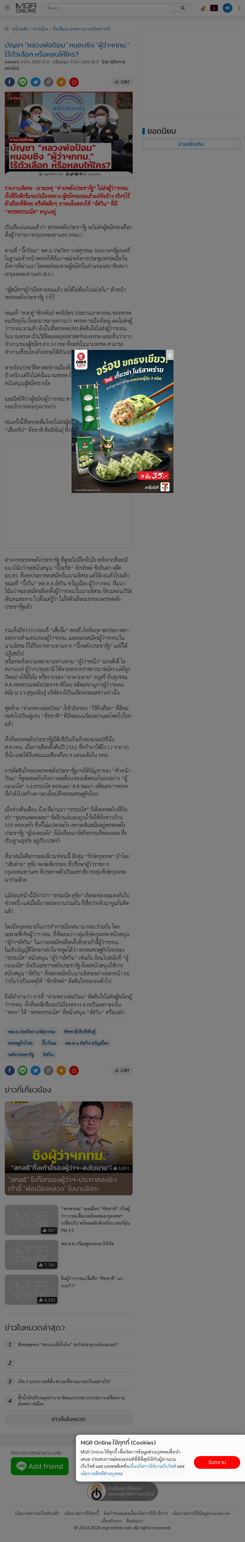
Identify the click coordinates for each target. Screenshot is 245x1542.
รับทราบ (217, 1462)
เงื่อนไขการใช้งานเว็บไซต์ (153, 1466)
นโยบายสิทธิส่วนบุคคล (102, 1473)
